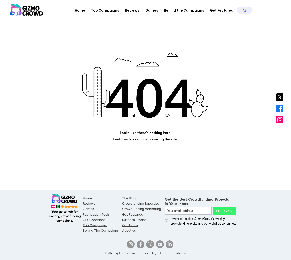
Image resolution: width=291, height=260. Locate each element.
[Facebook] (279, 108)
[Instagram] (279, 119)
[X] (279, 97)
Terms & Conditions (173, 253)
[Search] (244, 10)
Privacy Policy (148, 253)
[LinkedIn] (169, 244)
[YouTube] (160, 244)
